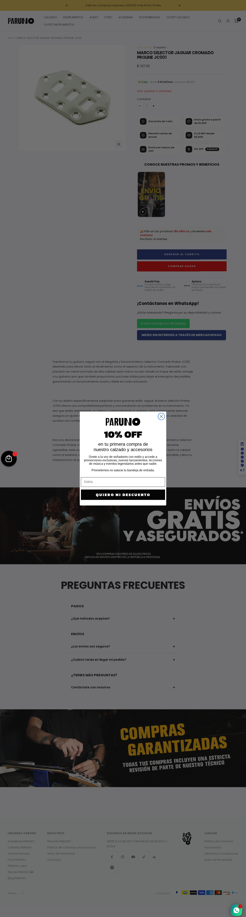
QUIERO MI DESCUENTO (123, 495)
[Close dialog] (161, 416)
